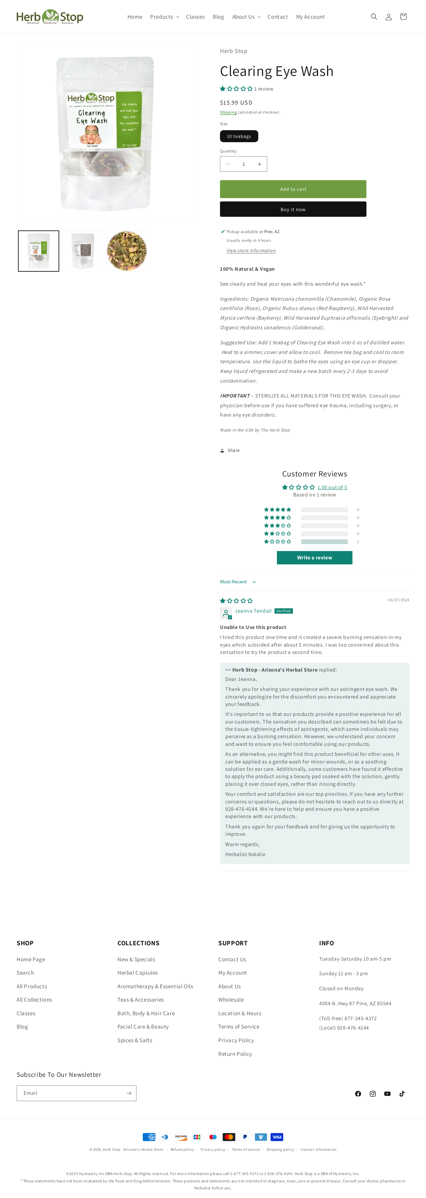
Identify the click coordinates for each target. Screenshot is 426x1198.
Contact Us (232, 959)
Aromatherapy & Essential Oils (155, 986)
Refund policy (182, 1149)
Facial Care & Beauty (143, 1026)
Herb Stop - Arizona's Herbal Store (133, 1149)
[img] (236, 600)
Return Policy (235, 1053)
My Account (232, 972)
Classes (26, 1013)
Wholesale (231, 999)
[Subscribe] (128, 1093)
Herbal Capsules (137, 972)
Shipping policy (280, 1149)
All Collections (34, 999)
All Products (32, 986)
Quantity (228, 151)
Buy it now (293, 209)
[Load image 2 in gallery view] (82, 251)
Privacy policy (213, 1149)
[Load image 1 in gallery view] (38, 251)
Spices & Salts (134, 1040)
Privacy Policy (236, 1040)
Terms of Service (239, 1026)
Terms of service (246, 1149)
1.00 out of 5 (332, 487)
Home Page (31, 959)
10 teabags (239, 136)
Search (25, 972)
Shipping (228, 112)
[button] (164, 16)
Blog (22, 1026)
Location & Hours (240, 1013)
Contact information (318, 1149)
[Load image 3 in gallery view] (126, 251)
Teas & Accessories (140, 999)
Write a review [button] (314, 557)
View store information (251, 250)
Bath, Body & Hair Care (146, 1013)
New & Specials (136, 959)
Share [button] (234, 450)
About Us (229, 986)
